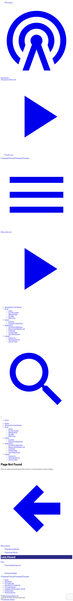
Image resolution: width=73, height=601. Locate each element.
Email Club (11, 330)
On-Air (7, 309)
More (2, 562)
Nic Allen (11, 316)
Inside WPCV (9, 325)
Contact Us (11, 338)
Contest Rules (12, 332)
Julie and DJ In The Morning (13, 307)
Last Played (8, 557)
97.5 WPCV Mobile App (15, 327)
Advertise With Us (14, 340)
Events (7, 320)
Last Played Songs (14, 334)
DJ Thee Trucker (13, 312)
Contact (7, 336)
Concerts (11, 321)
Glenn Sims (11, 318)
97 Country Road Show (15, 323)
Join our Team (12, 341)
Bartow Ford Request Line (16, 329)
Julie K (10, 311)
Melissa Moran (12, 314)
